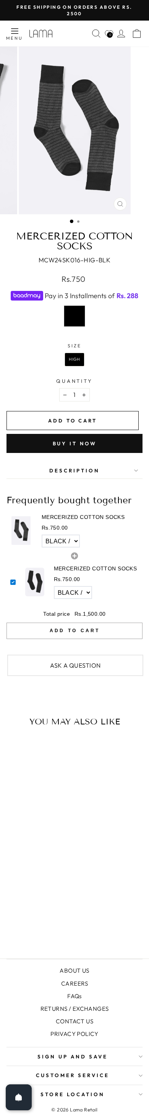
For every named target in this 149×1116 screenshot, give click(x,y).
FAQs (74, 996)
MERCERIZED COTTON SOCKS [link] (83, 517)
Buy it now (75, 443)
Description (74, 470)
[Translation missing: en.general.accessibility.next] (109, 822)
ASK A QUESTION (75, 665)
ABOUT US (74, 970)
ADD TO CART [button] (75, 630)
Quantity (74, 381)
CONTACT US (74, 1021)
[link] (21, 531)
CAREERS (74, 983)
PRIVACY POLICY (74, 1033)
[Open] (19, 1097)
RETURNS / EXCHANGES (74, 1008)
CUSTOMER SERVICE (72, 1075)
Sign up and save (72, 1056)
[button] (74, 531)
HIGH (74, 359)
